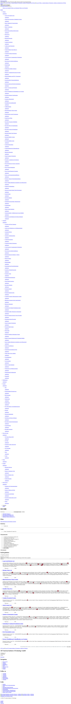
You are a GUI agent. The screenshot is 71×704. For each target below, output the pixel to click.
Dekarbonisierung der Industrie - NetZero (12, 254)
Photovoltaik (7, 330)
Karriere (4, 667)
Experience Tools (8, 273)
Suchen (1, 511)
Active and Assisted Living (9, 15)
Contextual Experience (9, 239)
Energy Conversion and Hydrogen (11, 87)
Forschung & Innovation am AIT (10, 497)
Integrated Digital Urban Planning (11, 133)
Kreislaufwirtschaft (8, 288)
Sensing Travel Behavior (9, 345)
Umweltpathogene (8, 357)
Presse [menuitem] (4, 459)
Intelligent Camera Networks (9, 516)
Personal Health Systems (9, 326)
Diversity (6, 410)
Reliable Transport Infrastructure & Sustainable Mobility (15, 338)
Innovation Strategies (8, 285)
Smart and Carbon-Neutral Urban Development (13, 190)
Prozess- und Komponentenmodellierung (12, 175)
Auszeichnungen (8, 425)
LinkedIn (4, 673)
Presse (4, 665)
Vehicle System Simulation (9, 209)
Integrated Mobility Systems (10, 137)
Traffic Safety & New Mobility (10, 353)
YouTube (4, 674)
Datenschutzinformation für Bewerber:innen (10, 688)
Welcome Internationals (9, 414)
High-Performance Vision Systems (11, 110)
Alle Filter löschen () (6, 513)
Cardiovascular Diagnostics (9, 45)
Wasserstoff (7, 376)
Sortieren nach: (3, 557)
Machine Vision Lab (7, 570)
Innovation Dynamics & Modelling (11, 121)
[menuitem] (37, 13)
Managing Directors (8, 467)
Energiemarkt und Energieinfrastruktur (11, 266)
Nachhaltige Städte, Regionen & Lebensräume (13, 311)
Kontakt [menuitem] (4, 463)
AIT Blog (6, 440)
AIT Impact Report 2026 (9, 436)
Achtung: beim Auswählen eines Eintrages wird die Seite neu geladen (48, 646)
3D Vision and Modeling (8, 514)
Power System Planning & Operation (11, 171)
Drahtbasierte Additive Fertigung (10, 68)
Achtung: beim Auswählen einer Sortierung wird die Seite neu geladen (18, 557)
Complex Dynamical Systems (9, 598)
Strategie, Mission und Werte (10, 490)
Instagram (4, 676)
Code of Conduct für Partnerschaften (9, 691)
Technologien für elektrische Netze (11, 349)
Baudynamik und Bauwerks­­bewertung (11, 30)
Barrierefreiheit (5, 689)
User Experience (8, 361)
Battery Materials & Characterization (11, 23)
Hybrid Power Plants (8, 118)
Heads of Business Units (9, 474)
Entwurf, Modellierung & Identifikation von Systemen (14, 91)
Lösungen (4, 663)
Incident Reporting (8, 478)
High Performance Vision (8, 515)
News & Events (5, 666)
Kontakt (4, 668)
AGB (4, 686)
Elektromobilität (7, 262)
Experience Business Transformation (11, 95)
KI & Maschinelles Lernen (9, 140)
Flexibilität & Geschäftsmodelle (10, 102)
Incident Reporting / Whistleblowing (9, 690)
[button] (1, 3)
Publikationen (5, 664)
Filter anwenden (3, 550)
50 (69, 646)
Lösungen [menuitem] (4, 220)
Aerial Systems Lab (7, 605)
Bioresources (7, 34)
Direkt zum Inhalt (3, 0)
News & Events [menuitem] (5, 433)
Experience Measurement (9, 99)
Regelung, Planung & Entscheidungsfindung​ (13, 178)
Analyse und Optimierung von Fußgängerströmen (13, 228)
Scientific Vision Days (7, 588)
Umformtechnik (7, 205)
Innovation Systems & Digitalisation (11, 129)
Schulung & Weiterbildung (9, 186)
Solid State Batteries (8, 197)
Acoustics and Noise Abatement (10, 224)
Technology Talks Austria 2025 (10, 444)
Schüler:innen (7, 402)
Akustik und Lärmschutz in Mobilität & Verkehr (13, 19)
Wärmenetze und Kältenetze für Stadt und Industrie (14, 216)
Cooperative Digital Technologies (11, 53)
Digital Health (7, 64)
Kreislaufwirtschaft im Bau (9, 292)
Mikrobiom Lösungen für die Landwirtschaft (13, 300)
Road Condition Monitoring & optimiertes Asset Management (15, 182)
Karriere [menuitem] (4, 383)
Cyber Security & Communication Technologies (13, 57)
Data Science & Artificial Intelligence (11, 61)
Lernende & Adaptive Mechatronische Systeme (13, 296)
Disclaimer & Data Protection (8, 687)
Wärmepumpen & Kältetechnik (10, 372)
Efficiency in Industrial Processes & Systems (12, 72)
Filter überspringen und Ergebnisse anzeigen (8, 521)
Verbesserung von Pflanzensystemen (11, 368)
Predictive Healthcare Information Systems (12, 334)
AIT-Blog (4, 679)
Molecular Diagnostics (9, 152)
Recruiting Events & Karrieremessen (11, 421)
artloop (6, 501)
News (6, 452)
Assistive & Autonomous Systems (10, 614)
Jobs (5, 387)
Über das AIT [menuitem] (5, 482)
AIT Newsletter (7, 448)
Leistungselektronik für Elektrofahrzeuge (12, 148)
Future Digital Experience (9, 281)
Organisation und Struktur (9, 493)
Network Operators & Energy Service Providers (13, 315)
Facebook (4, 675)
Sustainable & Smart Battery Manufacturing (12, 201)
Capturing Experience (9, 42)
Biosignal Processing (8, 38)
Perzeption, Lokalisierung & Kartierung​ (12, 159)
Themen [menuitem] (4, 11)
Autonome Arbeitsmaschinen (10, 235)
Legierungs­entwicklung (9, 144)
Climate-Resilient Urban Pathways (11, 49)
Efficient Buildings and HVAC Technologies (13, 76)
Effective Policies (8, 258)
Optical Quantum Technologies (10, 156)
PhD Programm (7, 395)
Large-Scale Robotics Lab (8, 561)
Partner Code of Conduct (7, 692)
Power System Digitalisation (10, 167)
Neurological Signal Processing (10, 319)
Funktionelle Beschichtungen (10, 277)
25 (67, 646)
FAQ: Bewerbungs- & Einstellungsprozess (12, 406)
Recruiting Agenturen (8, 429)
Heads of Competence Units (10, 471)
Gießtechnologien (8, 106)
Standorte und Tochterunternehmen (11, 486)
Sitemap (4, 684)
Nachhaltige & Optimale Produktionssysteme (13, 307)
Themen (4, 662)
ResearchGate (5, 677)
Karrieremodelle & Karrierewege (10, 391)
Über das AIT (5, 661)
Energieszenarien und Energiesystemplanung (13, 83)
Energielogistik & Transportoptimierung (12, 80)
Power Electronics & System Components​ (12, 163)
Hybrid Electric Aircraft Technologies (11, 114)
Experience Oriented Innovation (10, 269)
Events (6, 455)
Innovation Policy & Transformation (11, 125)
